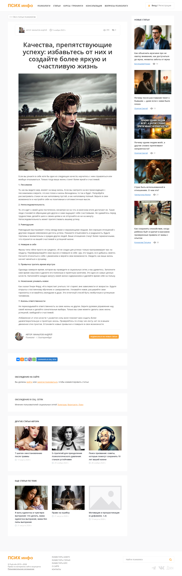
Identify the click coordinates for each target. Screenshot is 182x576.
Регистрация (165, 5)
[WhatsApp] (34, 359)
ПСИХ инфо (20, 5)
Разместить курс (60, 563)
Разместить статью (61, 560)
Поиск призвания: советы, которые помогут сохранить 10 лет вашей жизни (104, 456)
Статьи (57, 6)
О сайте (55, 566)
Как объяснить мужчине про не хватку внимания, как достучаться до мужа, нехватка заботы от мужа (152, 56)
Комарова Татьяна (142, 242)
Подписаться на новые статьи (103, 337)
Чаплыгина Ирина (142, 194)
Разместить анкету (61, 557)
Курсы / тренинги (73, 6)
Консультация (94, 6)
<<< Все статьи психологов (22, 17)
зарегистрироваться (47, 382)
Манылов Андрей (39, 30)
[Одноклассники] (22, 359)
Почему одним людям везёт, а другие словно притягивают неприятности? (149, 145)
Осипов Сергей (141, 108)
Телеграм (62, 404)
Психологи (44, 6)
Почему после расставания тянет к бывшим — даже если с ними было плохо (152, 100)
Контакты (56, 569)
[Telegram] (26, 359)
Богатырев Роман (142, 63)
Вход (154, 5)
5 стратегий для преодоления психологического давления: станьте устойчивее (67, 456)
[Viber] (30, 359)
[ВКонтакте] (18, 359)
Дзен (80, 404)
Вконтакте (72, 404)
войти (29, 382)
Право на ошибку (61, 512)
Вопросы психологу (116, 6)
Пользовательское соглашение (21, 569)
